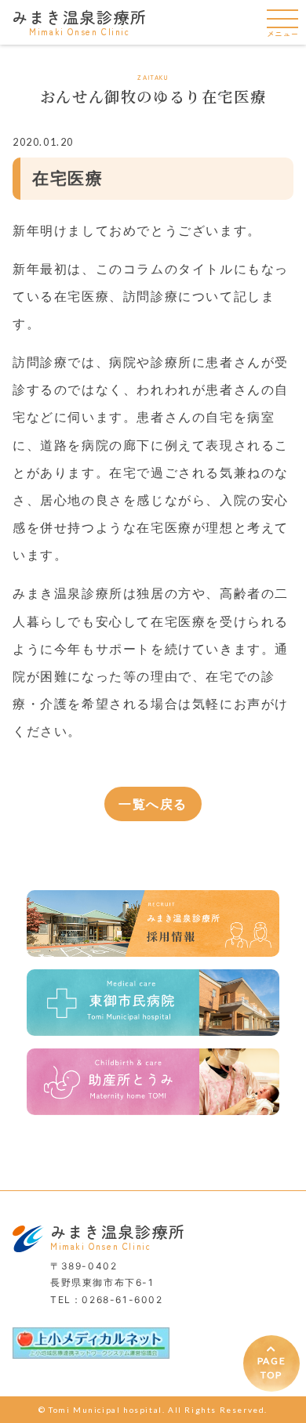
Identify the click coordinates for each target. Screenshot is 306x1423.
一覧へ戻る (153, 804)
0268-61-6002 (122, 1299)
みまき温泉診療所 (80, 21)
